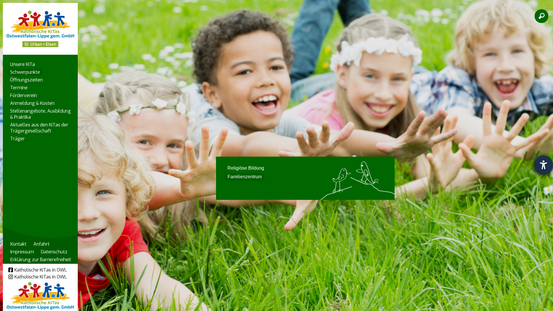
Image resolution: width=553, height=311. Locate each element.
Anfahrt (41, 244)
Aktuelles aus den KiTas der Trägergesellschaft (39, 128)
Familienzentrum (245, 176)
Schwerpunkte (25, 72)
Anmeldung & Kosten (32, 103)
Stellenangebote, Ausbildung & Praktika (40, 114)
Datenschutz (54, 252)
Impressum (22, 252)
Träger (17, 139)
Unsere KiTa (22, 64)
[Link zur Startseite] (40, 26)
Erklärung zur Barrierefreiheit (40, 260)
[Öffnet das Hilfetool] (543, 165)
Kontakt (18, 244)
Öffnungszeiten (26, 80)
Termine (19, 88)
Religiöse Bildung (246, 168)
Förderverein (23, 95)
